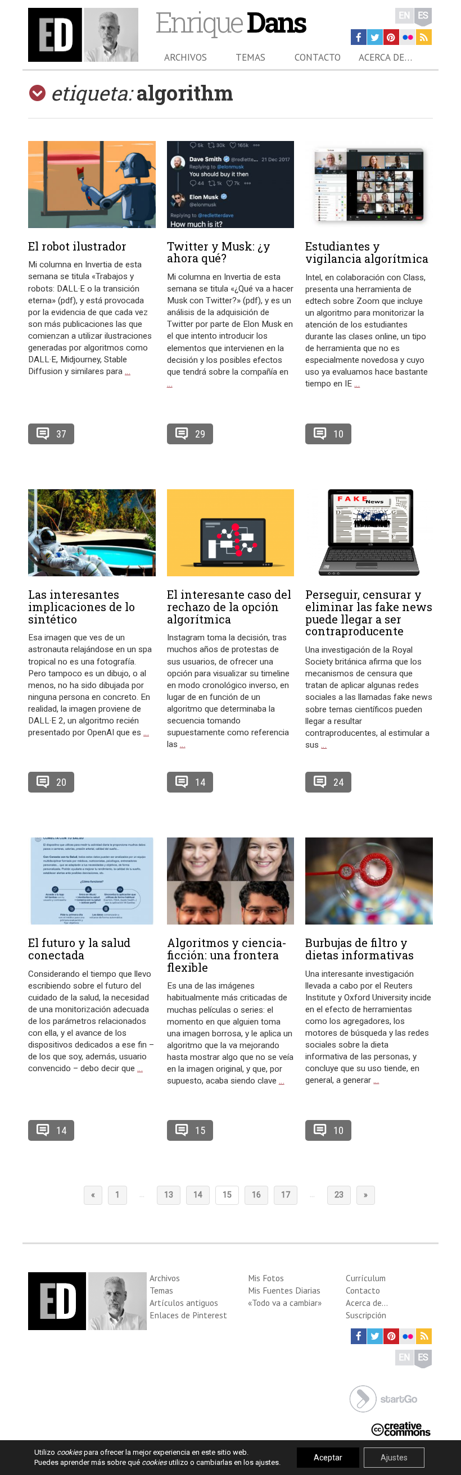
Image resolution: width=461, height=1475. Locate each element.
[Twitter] (375, 37)
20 (61, 782)
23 (339, 1195)
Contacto (318, 57)
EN (404, 15)
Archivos (185, 57)
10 (338, 434)
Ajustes (394, 1457)
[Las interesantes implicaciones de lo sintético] (92, 532)
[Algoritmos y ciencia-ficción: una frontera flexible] (231, 881)
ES (423, 15)
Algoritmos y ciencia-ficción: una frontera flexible (227, 955)
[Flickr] (407, 37)
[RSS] (424, 37)
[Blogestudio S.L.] (383, 1398)
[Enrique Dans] (83, 35)
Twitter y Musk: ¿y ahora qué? (218, 252)
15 (200, 1130)
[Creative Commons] (401, 1427)
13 (168, 1195)
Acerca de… (385, 57)
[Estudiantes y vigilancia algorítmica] (369, 184)
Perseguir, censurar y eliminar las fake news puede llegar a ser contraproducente (368, 612)
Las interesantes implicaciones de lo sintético (81, 606)
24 (338, 782)
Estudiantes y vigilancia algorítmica (366, 252)
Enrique (230, 21)
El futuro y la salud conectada (79, 948)
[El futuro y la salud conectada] (92, 881)
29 (200, 434)
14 (200, 782)
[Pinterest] (391, 37)
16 (256, 1195)
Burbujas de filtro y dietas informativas (359, 948)
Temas (250, 57)
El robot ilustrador (77, 246)
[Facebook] (359, 37)
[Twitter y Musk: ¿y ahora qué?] (231, 184)
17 (285, 1195)
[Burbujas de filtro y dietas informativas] (369, 881)
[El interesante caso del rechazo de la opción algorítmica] (231, 532)
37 (61, 434)
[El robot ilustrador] (92, 184)
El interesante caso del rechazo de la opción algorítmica (229, 606)
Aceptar (328, 1457)
